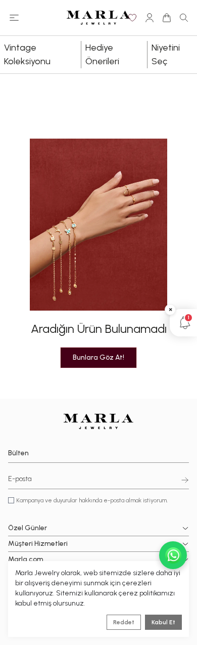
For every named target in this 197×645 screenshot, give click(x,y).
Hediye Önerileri (102, 54)
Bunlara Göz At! (98, 357)
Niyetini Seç (166, 54)
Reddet (123, 622)
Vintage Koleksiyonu (27, 54)
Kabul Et (163, 622)
